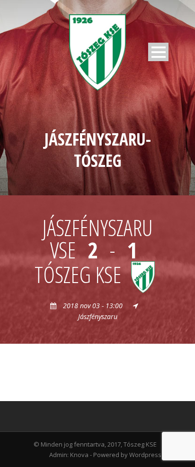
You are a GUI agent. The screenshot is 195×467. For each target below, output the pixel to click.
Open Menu (158, 52)
